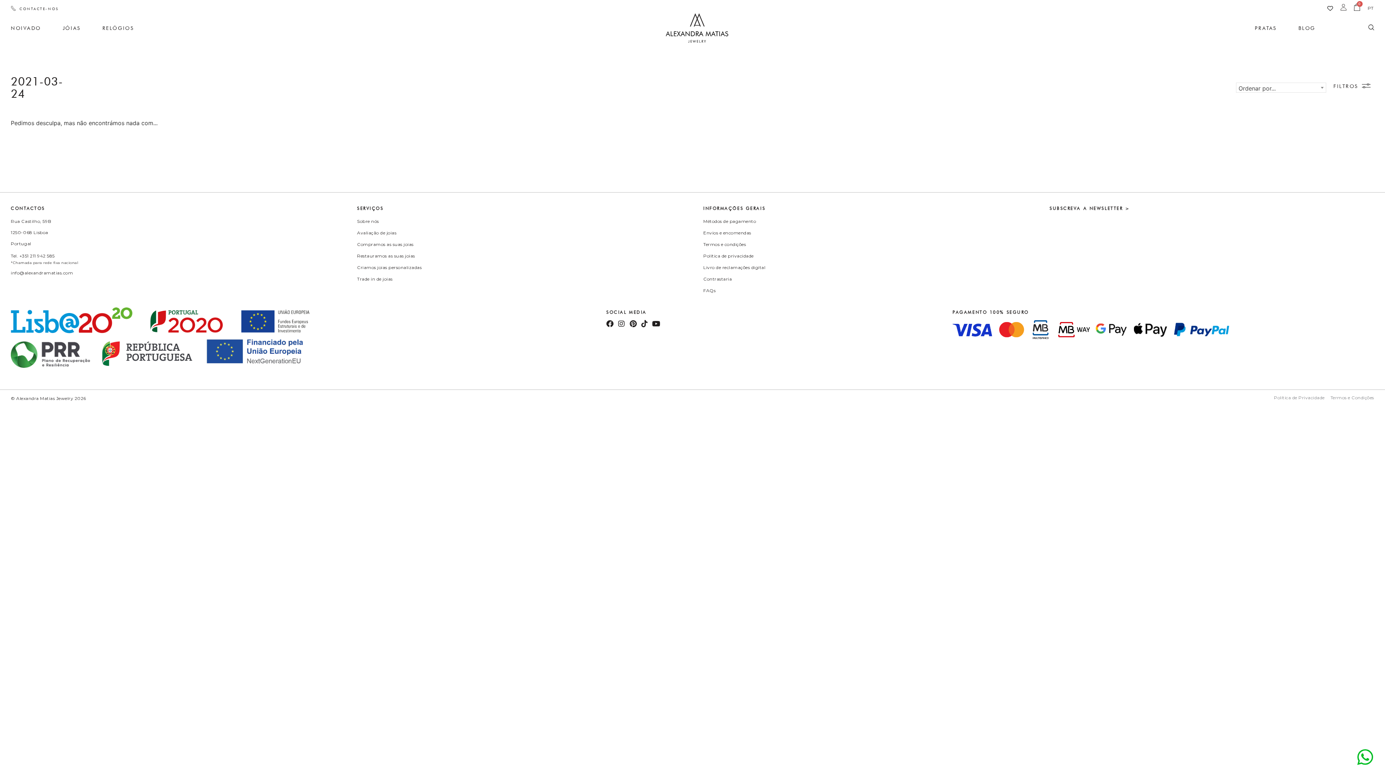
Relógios (118, 28)
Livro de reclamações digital (734, 267)
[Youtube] (656, 323)
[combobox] (1281, 88)
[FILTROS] (1366, 86)
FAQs (709, 290)
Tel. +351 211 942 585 (33, 256)
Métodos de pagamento (729, 221)
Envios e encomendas (727, 233)
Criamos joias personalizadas (389, 267)
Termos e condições (724, 244)
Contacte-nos (39, 8)
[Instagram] (621, 323)
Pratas (1265, 28)
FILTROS (1345, 86)
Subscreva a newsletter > (1090, 208)
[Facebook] (610, 323)
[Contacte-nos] (13, 8)
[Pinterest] (633, 323)
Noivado (26, 28)
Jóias (72, 28)
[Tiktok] (644, 323)
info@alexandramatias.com (42, 273)
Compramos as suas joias (385, 244)
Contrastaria (717, 279)
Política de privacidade (728, 256)
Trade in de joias (375, 279)
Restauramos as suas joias (386, 256)
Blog (1306, 28)
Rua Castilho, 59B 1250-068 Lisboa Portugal (31, 232)
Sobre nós (368, 221)
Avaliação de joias (376, 233)
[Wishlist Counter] (1330, 8)
